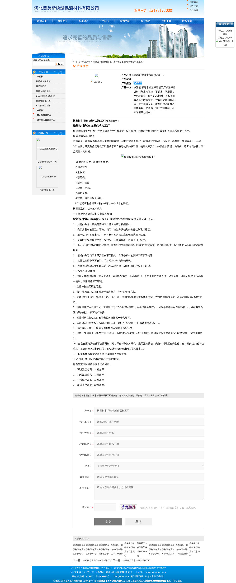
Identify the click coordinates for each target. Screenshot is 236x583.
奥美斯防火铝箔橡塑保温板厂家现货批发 (168, 549)
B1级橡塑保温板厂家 (45, 96)
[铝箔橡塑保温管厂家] (47, 148)
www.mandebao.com (156, 572)
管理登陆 (160, 576)
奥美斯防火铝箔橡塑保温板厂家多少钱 (155, 549)
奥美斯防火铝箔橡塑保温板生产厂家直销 (117, 549)
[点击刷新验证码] (128, 507)
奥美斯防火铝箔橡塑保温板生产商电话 (79, 549)
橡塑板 (96, 61)
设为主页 (194, 6)
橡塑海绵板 (41, 86)
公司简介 (63, 21)
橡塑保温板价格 (43, 91)
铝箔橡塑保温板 (43, 81)
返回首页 (74, 572)
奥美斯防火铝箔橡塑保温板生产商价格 (92, 549)
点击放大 (98, 82)
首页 (78, 61)
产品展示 (104, 21)
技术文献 (125, 21)
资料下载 (166, 21)
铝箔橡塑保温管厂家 (47, 162)
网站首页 (194, 2)
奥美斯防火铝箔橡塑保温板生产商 (104, 549)
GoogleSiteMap (121, 576)
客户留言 (145, 21)
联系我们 (187, 21)
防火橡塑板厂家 (47, 190)
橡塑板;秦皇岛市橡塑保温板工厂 (97, 560)
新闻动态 (83, 21)
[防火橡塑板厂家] (47, 176)
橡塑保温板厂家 (43, 101)
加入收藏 (194, 10)
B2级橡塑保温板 (43, 105)
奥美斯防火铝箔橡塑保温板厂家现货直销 (182, 549)
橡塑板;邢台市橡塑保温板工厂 (136, 560)
